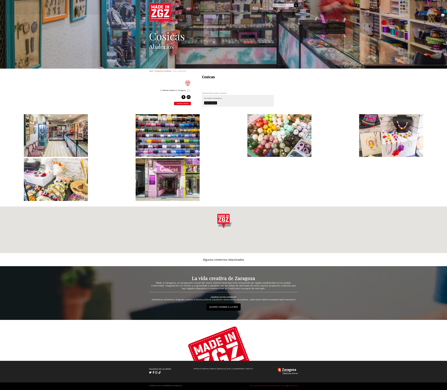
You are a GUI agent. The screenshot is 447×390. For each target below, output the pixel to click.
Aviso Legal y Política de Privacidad (261, 386)
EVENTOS (208, 11)
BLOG (277, 11)
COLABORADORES (238, 369)
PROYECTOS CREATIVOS (191, 11)
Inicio (151, 71)
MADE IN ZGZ (220, 11)
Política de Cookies (280, 386)
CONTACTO (249, 369)
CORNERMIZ (234, 11)
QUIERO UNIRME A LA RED (223, 306)
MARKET (254, 11)
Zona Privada (292, 386)
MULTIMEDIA (266, 11)
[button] (223, 220)
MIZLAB (245, 11)
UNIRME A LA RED (290, 11)
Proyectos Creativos (163, 71)
